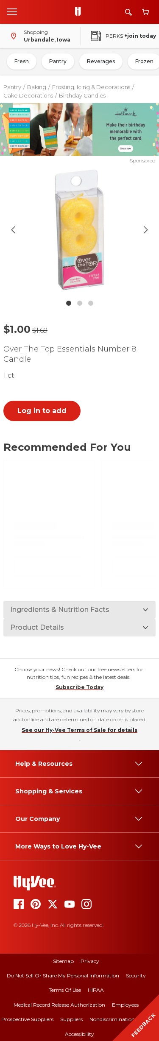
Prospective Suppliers (27, 1019)
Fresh (21, 61)
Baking (36, 87)
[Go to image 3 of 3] (90, 303)
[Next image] (146, 230)
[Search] (128, 12)
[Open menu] (12, 11)
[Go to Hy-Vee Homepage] (80, 12)
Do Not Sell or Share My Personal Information (63, 975)
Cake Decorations (28, 95)
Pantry (58, 61)
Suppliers (71, 1019)
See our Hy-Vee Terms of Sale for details (79, 730)
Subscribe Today (79, 687)
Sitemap (63, 961)
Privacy (90, 961)
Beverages (101, 61)
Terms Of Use (65, 990)
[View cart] (145, 12)
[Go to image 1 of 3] (68, 303)
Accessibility (79, 1034)
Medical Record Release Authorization (59, 1005)
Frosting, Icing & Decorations (91, 87)
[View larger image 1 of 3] (79, 229)
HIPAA (96, 990)
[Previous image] (13, 230)
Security (136, 975)
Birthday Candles (82, 95)
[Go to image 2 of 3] (79, 303)
